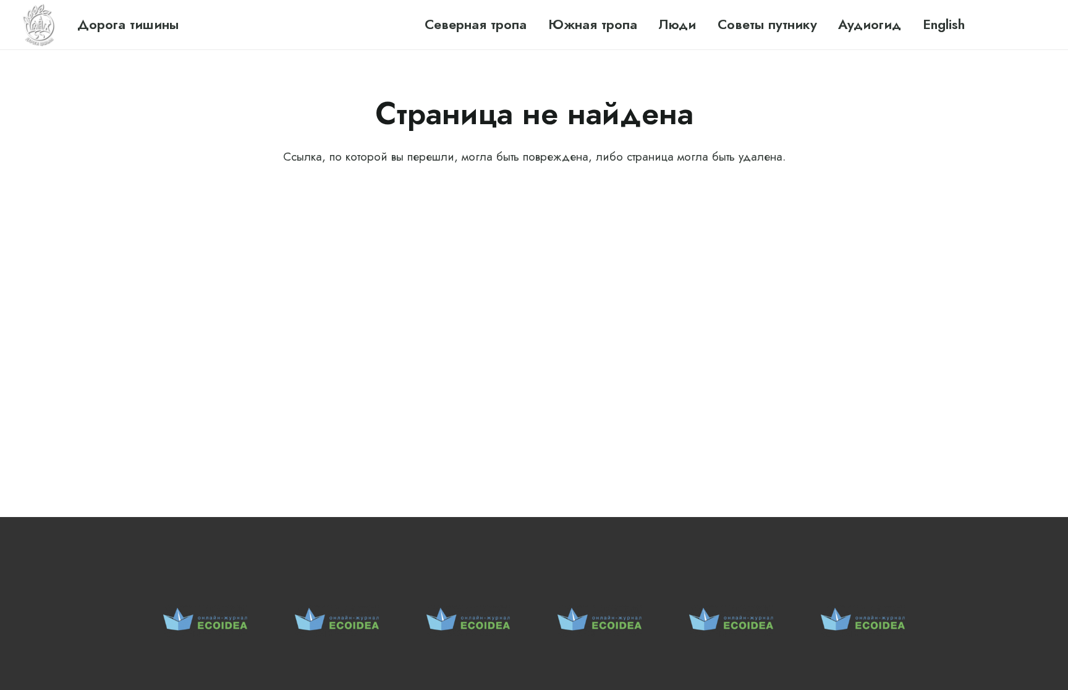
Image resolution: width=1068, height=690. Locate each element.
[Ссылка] (39, 24)
